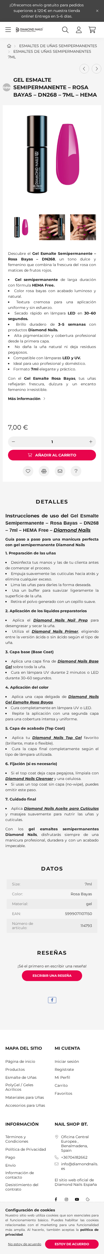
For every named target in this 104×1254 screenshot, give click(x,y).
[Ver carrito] (92, 29)
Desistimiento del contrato (21, 1187)
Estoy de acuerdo (72, 1244)
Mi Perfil (62, 1077)
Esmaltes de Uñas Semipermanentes (58, 45)
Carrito (61, 1085)
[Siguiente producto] (96, 68)
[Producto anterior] (84, 68)
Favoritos (63, 1093)
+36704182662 (74, 1157)
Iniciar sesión (67, 1061)
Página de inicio (20, 1061)
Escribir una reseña (52, 976)
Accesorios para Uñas (25, 1105)
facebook (55, 1199)
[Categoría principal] (9, 45)
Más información (24, 398)
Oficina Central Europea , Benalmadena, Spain (75, 1144)
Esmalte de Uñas (21, 1077)
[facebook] (52, 1000)
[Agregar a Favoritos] (28, 471)
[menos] (13, 442)
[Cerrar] (97, 11)
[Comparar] (44, 471)
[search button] (65, 29)
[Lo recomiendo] (60, 471)
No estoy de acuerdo (24, 1244)
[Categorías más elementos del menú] (8, 29)
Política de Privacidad (25, 1149)
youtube (77, 1199)
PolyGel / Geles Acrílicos (19, 1087)
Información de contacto (19, 1175)
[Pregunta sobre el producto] (76, 471)
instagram (66, 1199)
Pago (10, 1157)
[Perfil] (78, 29)
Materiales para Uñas (24, 1097)
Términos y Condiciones (16, 1139)
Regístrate (64, 1069)
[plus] (91, 442)
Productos (15, 1069)
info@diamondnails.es (79, 1166)
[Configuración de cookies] (87, 1199)
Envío (10, 1165)
